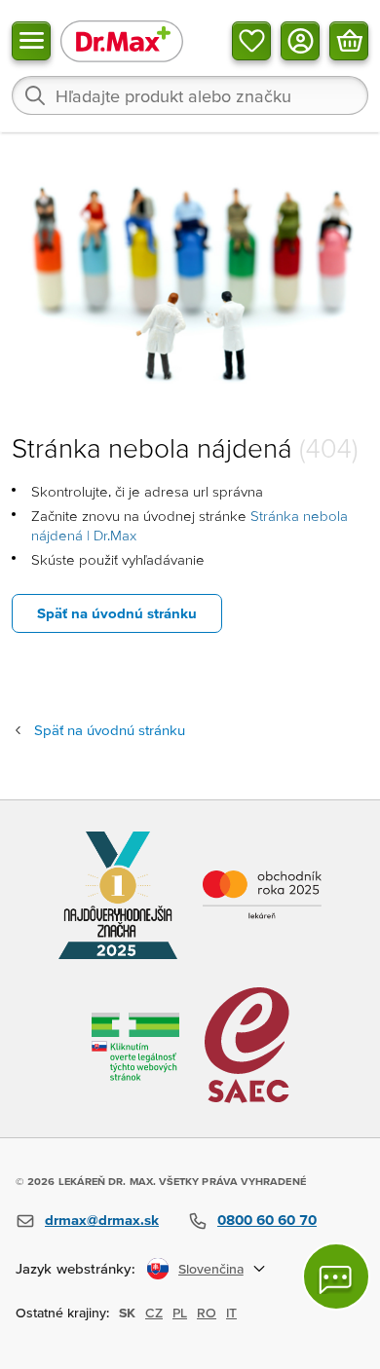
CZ (154, 1312)
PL (179, 1312)
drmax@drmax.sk (102, 1219)
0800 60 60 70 (267, 1219)
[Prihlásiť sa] (300, 40)
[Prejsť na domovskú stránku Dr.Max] (121, 40)
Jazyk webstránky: (75, 1268)
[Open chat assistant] (336, 1276)
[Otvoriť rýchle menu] (31, 40)
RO (206, 1312)
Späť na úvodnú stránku (117, 613)
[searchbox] (190, 95)
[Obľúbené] (251, 40)
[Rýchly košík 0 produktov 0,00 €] (348, 40)
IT (231, 1312)
